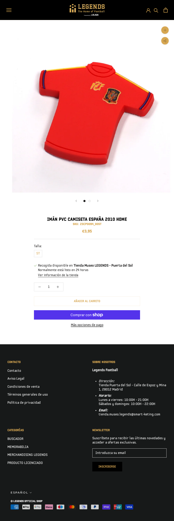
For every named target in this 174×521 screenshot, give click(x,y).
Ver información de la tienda (58, 275)
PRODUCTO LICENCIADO (25, 463)
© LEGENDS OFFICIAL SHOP (26, 501)
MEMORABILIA (17, 447)
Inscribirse (107, 466)
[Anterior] (76, 201)
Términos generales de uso (27, 394)
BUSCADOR (15, 439)
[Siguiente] (97, 201)
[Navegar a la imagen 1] (84, 201)
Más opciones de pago (87, 325)
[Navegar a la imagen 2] (89, 201)
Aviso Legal (15, 378)
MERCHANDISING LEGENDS (27, 455)
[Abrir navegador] (8, 10)
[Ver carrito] (166, 10)
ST (38, 253)
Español (19, 492)
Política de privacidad (24, 403)
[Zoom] (165, 30)
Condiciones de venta (23, 387)
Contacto (14, 371)
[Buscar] (156, 10)
